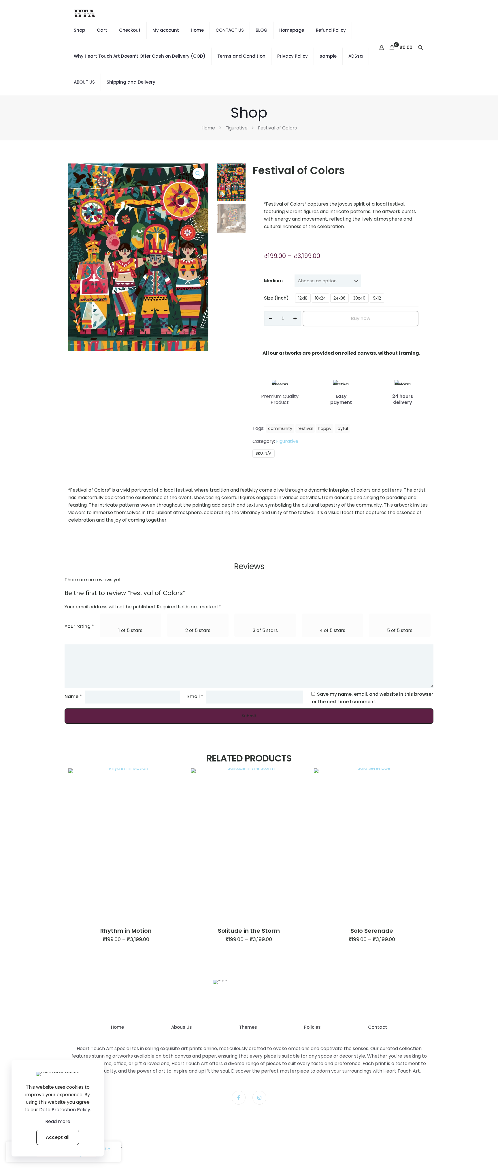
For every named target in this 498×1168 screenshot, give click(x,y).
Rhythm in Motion (126, 931)
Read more (57, 1121)
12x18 (303, 298)
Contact (377, 1027)
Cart (102, 30)
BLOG (261, 30)
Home (197, 30)
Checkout (130, 30)
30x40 (359, 298)
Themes (248, 1027)
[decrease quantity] (270, 319)
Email (195, 696)
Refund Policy (331, 30)
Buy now (360, 318)
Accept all (57, 1137)
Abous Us (181, 1027)
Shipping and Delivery (131, 82)
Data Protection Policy (64, 1109)
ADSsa (355, 56)
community (280, 428)
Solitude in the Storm (249, 931)
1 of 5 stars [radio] (130, 630)
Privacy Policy (292, 56)
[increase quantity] (295, 319)
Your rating (79, 626)
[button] (198, 173)
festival (305, 428)
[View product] (175, 776)
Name (73, 696)
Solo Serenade (371, 931)
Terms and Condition (241, 56)
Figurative (236, 128)
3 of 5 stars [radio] (265, 630)
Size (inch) (276, 298)
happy (324, 428)
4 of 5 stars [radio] (332, 630)
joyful (342, 428)
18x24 (320, 298)
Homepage (291, 30)
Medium (273, 280)
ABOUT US (84, 82)
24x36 (339, 298)
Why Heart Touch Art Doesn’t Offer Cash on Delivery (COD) (139, 56)
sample (328, 56)
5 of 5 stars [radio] (399, 630)
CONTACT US (230, 30)
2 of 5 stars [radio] (197, 630)
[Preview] (175, 789)
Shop (79, 30)
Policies (312, 1027)
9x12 (377, 298)
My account (165, 30)
